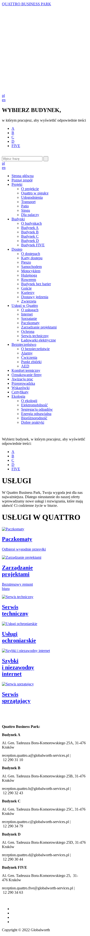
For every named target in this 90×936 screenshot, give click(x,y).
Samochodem (31, 267)
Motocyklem (30, 271)
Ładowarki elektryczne (38, 340)
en (4, 100)
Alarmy (27, 353)
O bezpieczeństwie (35, 349)
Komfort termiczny (26, 370)
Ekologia (18, 396)
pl (3, 95)
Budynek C (30, 236)
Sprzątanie (29, 318)
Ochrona (27, 331)
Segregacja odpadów (37, 409)
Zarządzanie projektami (39, 327)
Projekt (17, 184)
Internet (27, 314)
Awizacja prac (22, 379)
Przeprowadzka (23, 383)
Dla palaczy (30, 215)
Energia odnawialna (36, 414)
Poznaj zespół (22, 180)
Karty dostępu (31, 258)
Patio (25, 206)
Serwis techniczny (35, 336)
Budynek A (30, 228)
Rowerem (28, 280)
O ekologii (29, 401)
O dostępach (30, 254)
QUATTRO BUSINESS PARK (26, 4)
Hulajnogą (29, 275)
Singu (25, 210)
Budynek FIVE (33, 245)
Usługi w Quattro (25, 306)
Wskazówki (21, 388)
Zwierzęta (28, 301)
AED (25, 366)
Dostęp (17, 249)
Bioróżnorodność (34, 418)
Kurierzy (28, 293)
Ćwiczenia (29, 357)
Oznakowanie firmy (27, 375)
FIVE (16, 146)
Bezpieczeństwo (24, 344)
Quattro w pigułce (34, 193)
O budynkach (31, 223)
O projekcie (30, 189)
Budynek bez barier (36, 284)
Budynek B (30, 232)
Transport (28, 202)
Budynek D (30, 241)
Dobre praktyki (32, 422)
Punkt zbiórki (31, 362)
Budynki (18, 219)
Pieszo (26, 262)
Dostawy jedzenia (34, 297)
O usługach (29, 310)
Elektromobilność (34, 405)
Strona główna (23, 176)
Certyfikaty (20, 392)
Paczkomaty (30, 323)
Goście (26, 288)
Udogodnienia (32, 197)
